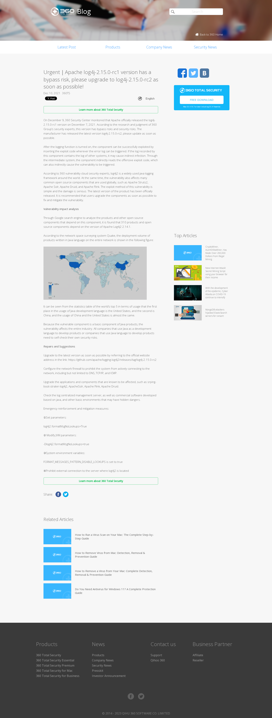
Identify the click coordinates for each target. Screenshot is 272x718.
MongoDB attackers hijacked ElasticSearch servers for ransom (216, 312)
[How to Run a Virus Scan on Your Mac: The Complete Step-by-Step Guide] (57, 536)
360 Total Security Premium (55, 665)
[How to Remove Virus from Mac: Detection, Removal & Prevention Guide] (57, 554)
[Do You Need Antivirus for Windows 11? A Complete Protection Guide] (57, 591)
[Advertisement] (201, 173)
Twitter (193, 73)
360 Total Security (48, 655)
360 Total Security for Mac (54, 671)
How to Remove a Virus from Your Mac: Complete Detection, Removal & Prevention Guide (113, 572)
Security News (205, 47)
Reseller (198, 660)
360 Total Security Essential (55, 660)
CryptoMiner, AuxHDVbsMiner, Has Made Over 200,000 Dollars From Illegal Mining (216, 253)
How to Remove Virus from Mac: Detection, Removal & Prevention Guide (110, 554)
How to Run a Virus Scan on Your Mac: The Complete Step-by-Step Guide (114, 536)
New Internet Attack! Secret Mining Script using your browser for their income (216, 272)
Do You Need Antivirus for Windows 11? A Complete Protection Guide (115, 591)
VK (204, 73)
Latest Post (67, 47)
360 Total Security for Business (57, 676)
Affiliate (198, 655)
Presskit (97, 671)
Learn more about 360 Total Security (101, 109)
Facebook (182, 73)
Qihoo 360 (158, 660)
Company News (159, 47)
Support (156, 655)
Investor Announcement (109, 676)
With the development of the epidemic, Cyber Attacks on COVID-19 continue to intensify (216, 292)
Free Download (202, 100)
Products (112, 47)
